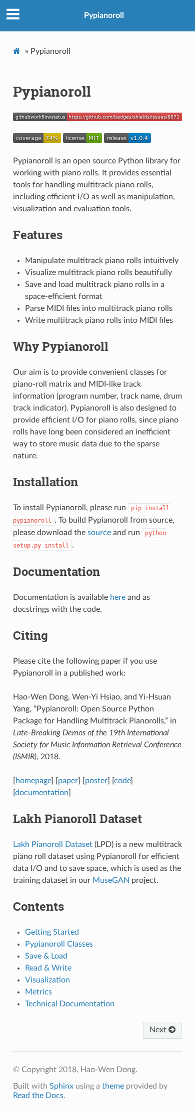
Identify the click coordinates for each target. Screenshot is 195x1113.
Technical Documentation (69, 1004)
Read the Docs (38, 1096)
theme (113, 1086)
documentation (41, 793)
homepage (33, 781)
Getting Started (52, 932)
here (118, 597)
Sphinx (62, 1086)
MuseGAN (111, 880)
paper (68, 781)
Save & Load (46, 956)
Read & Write (48, 968)
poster (96, 781)
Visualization (47, 980)
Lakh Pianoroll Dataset (52, 844)
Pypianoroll (104, 15)
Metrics (38, 992)
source (99, 533)
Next (159, 1030)
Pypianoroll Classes (59, 944)
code (122, 781)
